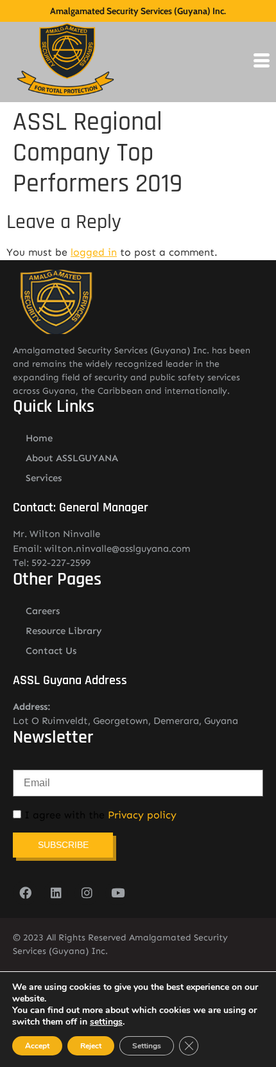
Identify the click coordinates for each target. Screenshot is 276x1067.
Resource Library (64, 631)
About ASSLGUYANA (72, 458)
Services (44, 478)
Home (39, 438)
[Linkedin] (56, 893)
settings (106, 1022)
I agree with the (99, 815)
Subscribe (63, 845)
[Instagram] (86, 893)
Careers (43, 611)
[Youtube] (117, 893)
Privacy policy (142, 815)
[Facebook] (25, 893)
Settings (146, 1046)
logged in (94, 252)
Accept (37, 1046)
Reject (90, 1046)
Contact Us (51, 651)
